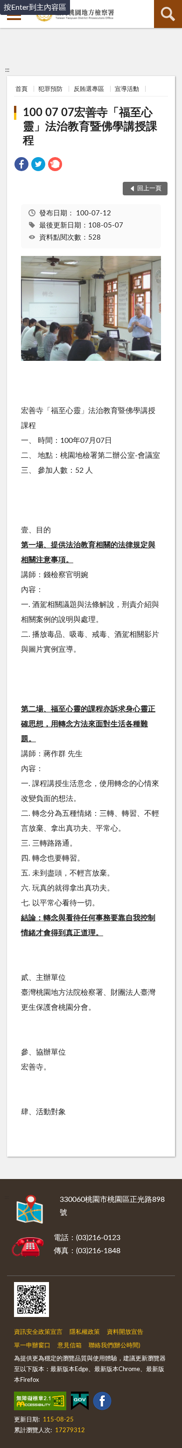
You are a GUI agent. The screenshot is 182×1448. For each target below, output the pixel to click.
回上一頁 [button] (149, 189)
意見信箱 (69, 1346)
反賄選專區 (89, 89)
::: (7, 70)
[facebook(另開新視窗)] (102, 1403)
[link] (21, 165)
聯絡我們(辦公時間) (114, 1346)
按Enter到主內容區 (35, 7)
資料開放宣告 (125, 1332)
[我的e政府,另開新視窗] (80, 1403)
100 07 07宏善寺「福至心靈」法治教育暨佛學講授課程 (90, 126)
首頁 (21, 89)
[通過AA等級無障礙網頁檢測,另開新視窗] (40, 1403)
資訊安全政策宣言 (38, 1332)
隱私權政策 (85, 1332)
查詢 (168, 14)
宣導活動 (127, 89)
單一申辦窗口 (32, 1346)
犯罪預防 (50, 89)
